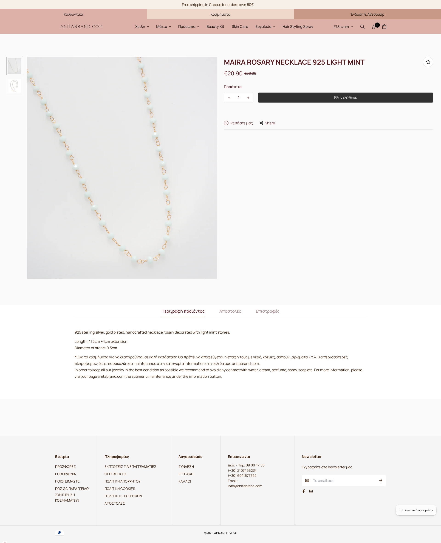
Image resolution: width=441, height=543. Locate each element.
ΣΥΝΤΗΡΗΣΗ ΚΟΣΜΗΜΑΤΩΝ (67, 497)
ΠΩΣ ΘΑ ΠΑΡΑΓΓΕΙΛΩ (72, 488)
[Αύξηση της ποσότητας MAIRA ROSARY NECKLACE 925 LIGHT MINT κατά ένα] (248, 97)
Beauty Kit (215, 26)
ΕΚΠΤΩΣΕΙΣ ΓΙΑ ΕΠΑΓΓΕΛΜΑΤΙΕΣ (130, 466)
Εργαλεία (263, 26)
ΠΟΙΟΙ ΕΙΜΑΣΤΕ (67, 481)
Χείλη (140, 26)
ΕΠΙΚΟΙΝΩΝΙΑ (65, 474)
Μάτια (161, 26)
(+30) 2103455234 (242, 470)
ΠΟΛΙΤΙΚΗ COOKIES (120, 488)
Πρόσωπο (186, 26)
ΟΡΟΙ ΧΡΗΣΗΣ (116, 474)
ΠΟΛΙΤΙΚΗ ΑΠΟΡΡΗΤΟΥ (122, 481)
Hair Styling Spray (298, 26)
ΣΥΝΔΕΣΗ (186, 466)
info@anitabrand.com (245, 485)
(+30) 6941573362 (242, 475)
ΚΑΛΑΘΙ (184, 481)
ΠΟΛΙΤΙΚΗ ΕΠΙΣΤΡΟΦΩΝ (123, 496)
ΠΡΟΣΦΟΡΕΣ (65, 466)
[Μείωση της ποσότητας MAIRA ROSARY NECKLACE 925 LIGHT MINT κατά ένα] (229, 97)
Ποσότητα (233, 86)
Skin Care (240, 26)
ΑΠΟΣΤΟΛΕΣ (115, 503)
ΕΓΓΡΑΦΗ (185, 474)
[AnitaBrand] (81, 26)
